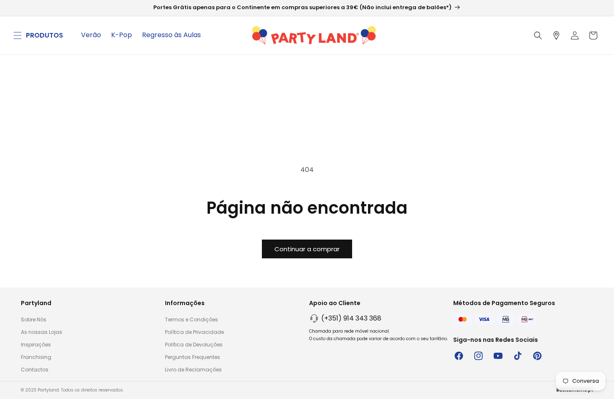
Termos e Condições (191, 319)
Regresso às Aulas (171, 35)
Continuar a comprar (307, 249)
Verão (91, 35)
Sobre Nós (33, 319)
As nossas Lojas (41, 332)
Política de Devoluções (194, 344)
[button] (17, 35)
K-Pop (121, 35)
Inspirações (36, 344)
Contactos (34, 369)
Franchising (36, 357)
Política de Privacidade (194, 332)
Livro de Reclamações (193, 369)
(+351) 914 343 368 (351, 318)
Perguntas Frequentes (192, 357)
